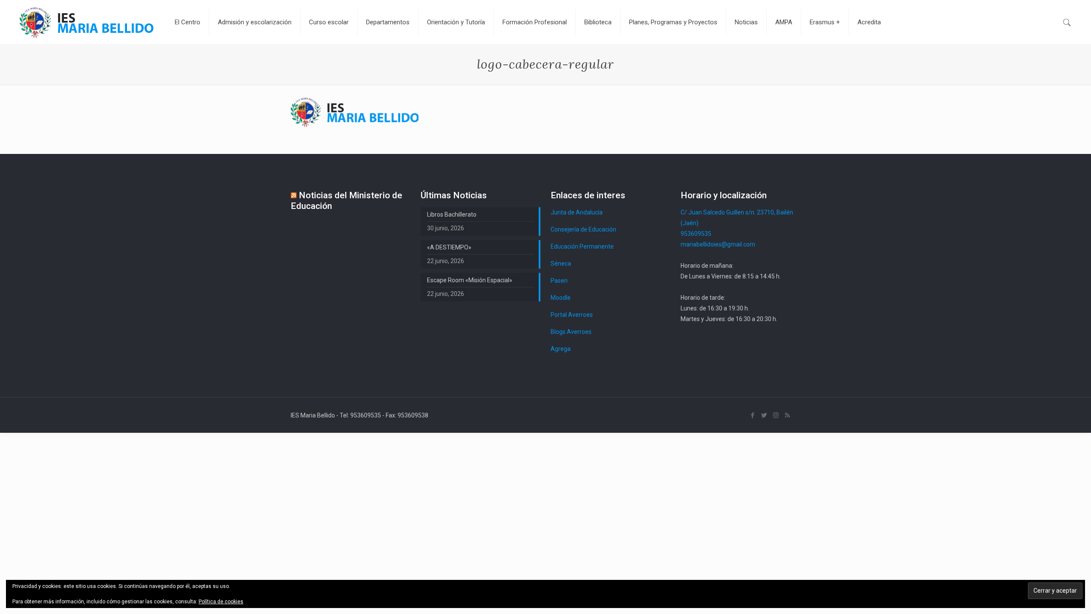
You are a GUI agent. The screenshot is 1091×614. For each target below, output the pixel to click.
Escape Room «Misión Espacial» (469, 280)
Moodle (561, 297)
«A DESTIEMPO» (449, 247)
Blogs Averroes (571, 331)
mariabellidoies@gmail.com (718, 244)
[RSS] (787, 415)
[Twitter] (764, 415)
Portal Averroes (572, 314)
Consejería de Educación (583, 229)
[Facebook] (752, 415)
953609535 (696, 233)
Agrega (561, 348)
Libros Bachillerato (451, 214)
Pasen (559, 280)
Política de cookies (221, 602)
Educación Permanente (582, 246)
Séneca (561, 263)
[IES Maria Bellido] (86, 22)
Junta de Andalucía (577, 212)
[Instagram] (775, 415)
